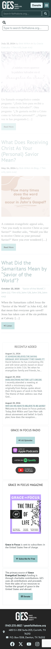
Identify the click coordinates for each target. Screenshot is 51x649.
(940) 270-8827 (13, 625)
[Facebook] (12, 644)
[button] (46, 5)
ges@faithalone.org (35, 625)
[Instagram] (37, 644)
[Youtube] (29, 644)
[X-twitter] (20, 644)
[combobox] (21, 13)
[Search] (45, 13)
